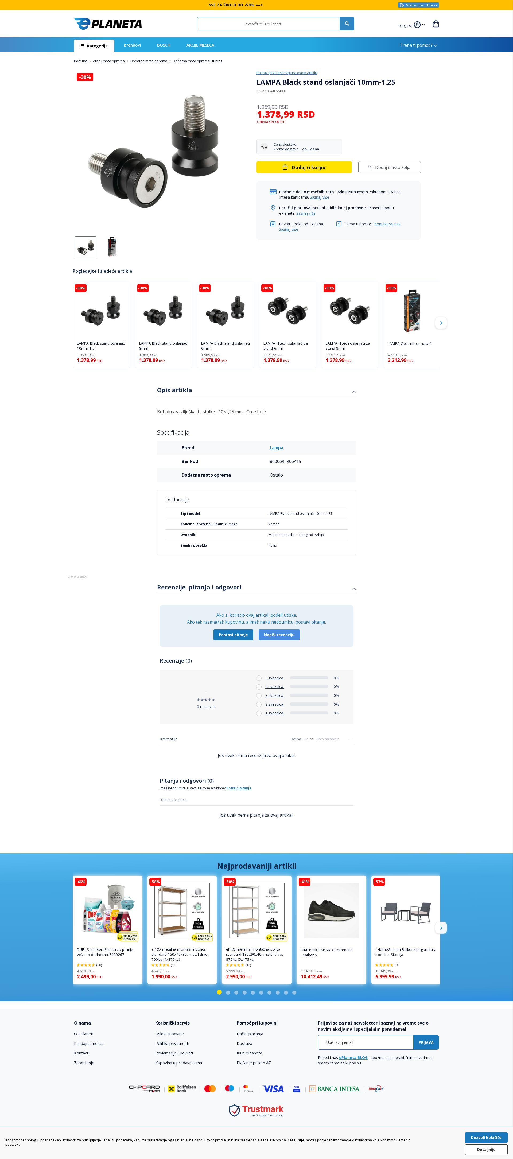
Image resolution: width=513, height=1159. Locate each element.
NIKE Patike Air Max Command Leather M (327, 952)
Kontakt (81, 1053)
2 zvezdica (274, 704)
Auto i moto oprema (109, 61)
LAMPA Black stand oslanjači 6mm (225, 346)
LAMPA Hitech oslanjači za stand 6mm (285, 346)
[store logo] (108, 24)
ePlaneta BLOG (353, 1057)
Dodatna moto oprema (149, 61)
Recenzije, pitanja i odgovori (199, 587)
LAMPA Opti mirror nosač (409, 343)
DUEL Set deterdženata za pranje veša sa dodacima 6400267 (105, 952)
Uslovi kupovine (169, 1033)
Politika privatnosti (172, 1043)
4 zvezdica (274, 686)
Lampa (276, 448)
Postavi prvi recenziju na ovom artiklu (286, 72)
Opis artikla (174, 390)
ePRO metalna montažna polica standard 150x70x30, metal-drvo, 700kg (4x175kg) (180, 954)
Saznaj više (319, 197)
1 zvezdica (274, 713)
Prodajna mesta (88, 1043)
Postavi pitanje (233, 634)
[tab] (256, 390)
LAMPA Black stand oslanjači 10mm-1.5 (101, 346)
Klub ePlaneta (249, 1053)
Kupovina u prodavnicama (178, 1062)
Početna (81, 61)
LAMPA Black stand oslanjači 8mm (163, 346)
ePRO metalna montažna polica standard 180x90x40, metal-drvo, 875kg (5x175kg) (254, 954)
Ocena (295, 738)
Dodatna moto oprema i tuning (197, 61)
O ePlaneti (83, 1033)
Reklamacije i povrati (174, 1053)
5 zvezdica (274, 678)
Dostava (244, 1043)
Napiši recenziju (279, 634)
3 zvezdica (274, 695)
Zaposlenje (84, 1062)
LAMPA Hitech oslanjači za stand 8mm (348, 346)
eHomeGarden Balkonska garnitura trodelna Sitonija (405, 952)
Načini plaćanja (250, 1033)
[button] (406, 25)
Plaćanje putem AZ (254, 1062)
